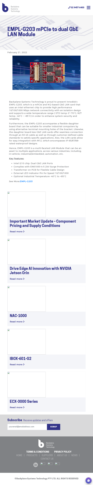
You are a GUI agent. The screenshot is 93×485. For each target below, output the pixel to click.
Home (19, 455)
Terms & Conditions (37, 452)
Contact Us (47, 459)
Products (32, 455)
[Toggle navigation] (88, 8)
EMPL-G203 (26, 181)
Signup (53, 427)
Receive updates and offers (30, 420)
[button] (88, 480)
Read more (16, 231)
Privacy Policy (62, 452)
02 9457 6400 (77, 8)
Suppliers (47, 455)
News (74, 455)
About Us (62, 455)
